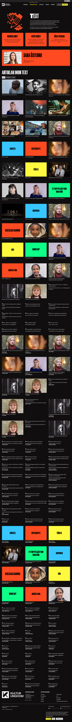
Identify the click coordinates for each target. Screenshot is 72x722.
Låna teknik (58, 699)
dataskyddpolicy (49, 716)
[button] (69, 4)
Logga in (59, 4)
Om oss (47, 4)
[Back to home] (6, 4)
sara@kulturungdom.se (29, 60)
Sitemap (11, 709)
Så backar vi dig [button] (33, 4)
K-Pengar (42, 694)
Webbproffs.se (8, 709)
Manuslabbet (12, 36)
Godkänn (48, 718)
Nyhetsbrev (36, 36)
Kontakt (53, 4)
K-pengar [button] (25, 4)
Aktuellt (41, 4)
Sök (57, 696)
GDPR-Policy (4, 707)
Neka (53, 718)
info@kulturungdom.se (29, 695)
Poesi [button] (13, 77)
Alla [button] (4, 77)
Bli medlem (65, 4)
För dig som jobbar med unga (61, 701)
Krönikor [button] (8, 77)
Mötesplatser (43, 696)
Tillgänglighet (59, 694)
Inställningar (59, 718)
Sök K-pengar (59, 36)
